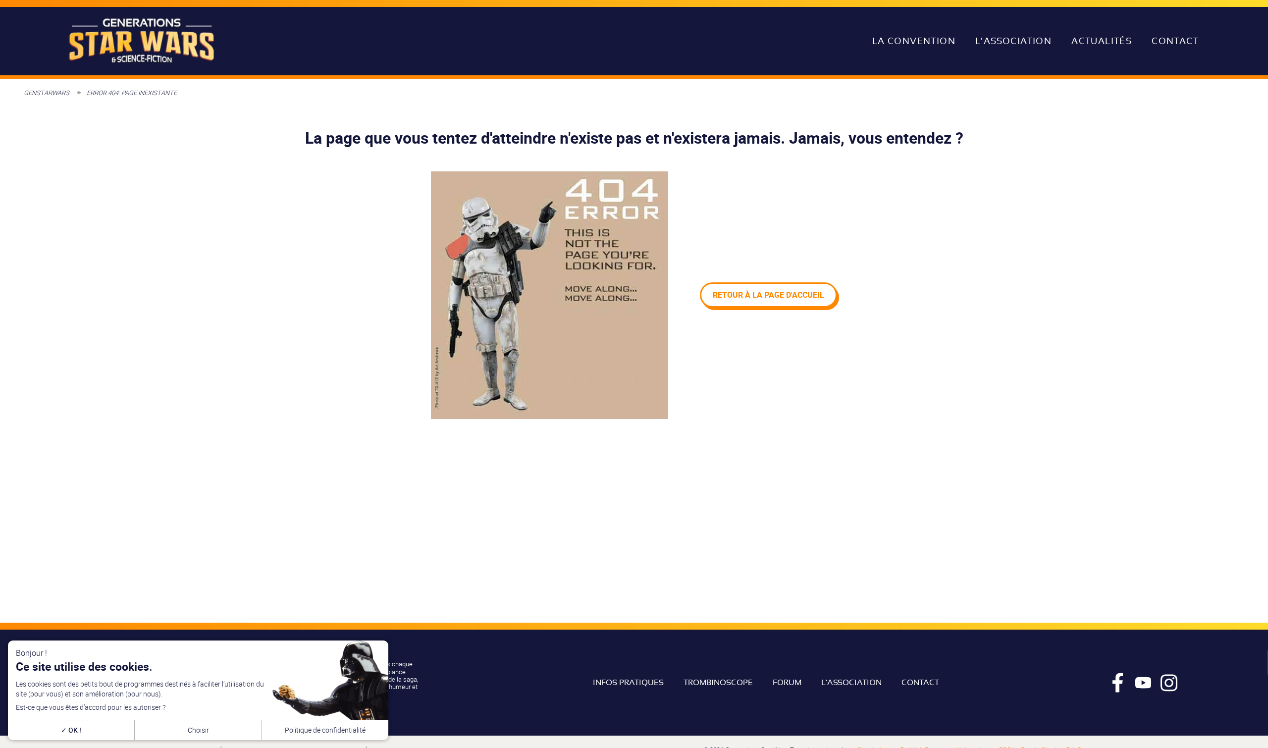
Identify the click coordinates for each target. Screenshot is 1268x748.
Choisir (198, 730)
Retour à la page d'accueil (768, 294)
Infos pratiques (628, 682)
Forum (787, 682)
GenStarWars (46, 92)
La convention (913, 41)
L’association (1013, 41)
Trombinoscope (718, 682)
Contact (1175, 41)
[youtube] (1143, 683)
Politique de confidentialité (325, 730)
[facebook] (1117, 683)
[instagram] (1169, 683)
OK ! (74, 730)
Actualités (1101, 41)
